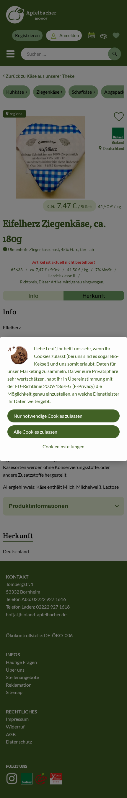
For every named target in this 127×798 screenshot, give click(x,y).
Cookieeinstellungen (63, 446)
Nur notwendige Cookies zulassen (48, 416)
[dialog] (63, 399)
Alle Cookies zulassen (35, 431)
